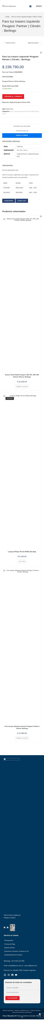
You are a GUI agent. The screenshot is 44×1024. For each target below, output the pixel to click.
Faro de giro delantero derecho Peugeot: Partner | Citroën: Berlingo (22, 727)
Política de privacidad (8, 1010)
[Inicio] (2, 17)
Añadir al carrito (13, 96)
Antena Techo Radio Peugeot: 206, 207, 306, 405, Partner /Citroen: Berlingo (22, 376)
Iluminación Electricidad (27, 111)
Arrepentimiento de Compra (13, 955)
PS (22, 1017)
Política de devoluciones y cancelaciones (22, 1012)
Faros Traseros (14, 111)
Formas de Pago (9, 944)
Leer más (22, 561)
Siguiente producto (33, 43)
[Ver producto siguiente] (40, 42)
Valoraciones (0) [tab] (22, 131)
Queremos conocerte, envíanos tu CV (16, 951)
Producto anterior (10, 43)
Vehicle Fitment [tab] (22, 135)
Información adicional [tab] (22, 126)
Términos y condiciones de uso (21, 1010)
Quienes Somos (9, 947)
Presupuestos (8, 940)
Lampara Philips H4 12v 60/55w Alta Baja (22, 551)
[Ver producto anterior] (3, 42)
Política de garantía (35, 1010)
